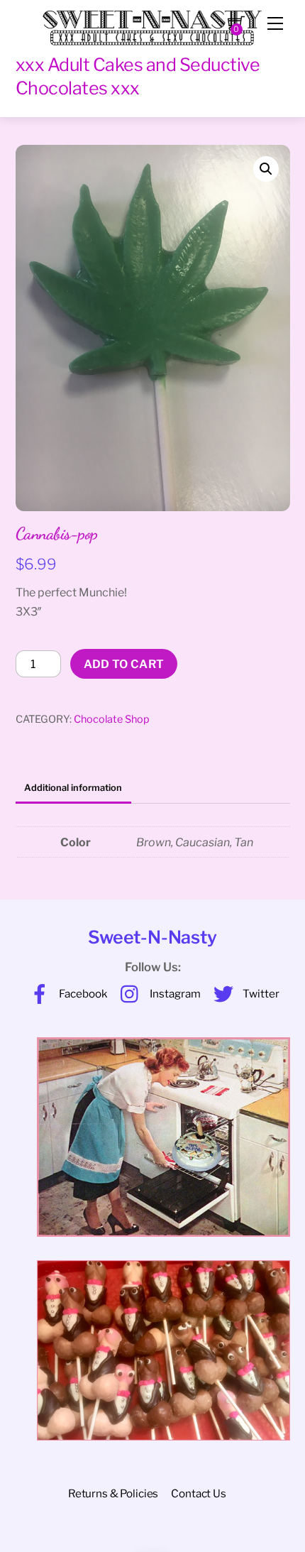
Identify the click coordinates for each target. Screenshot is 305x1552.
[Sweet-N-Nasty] (153, 23)
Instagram (174, 993)
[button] (266, 169)
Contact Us (198, 1493)
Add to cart (124, 664)
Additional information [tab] (73, 787)
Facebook (82, 993)
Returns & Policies (113, 1493)
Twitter (259, 993)
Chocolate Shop (112, 719)
